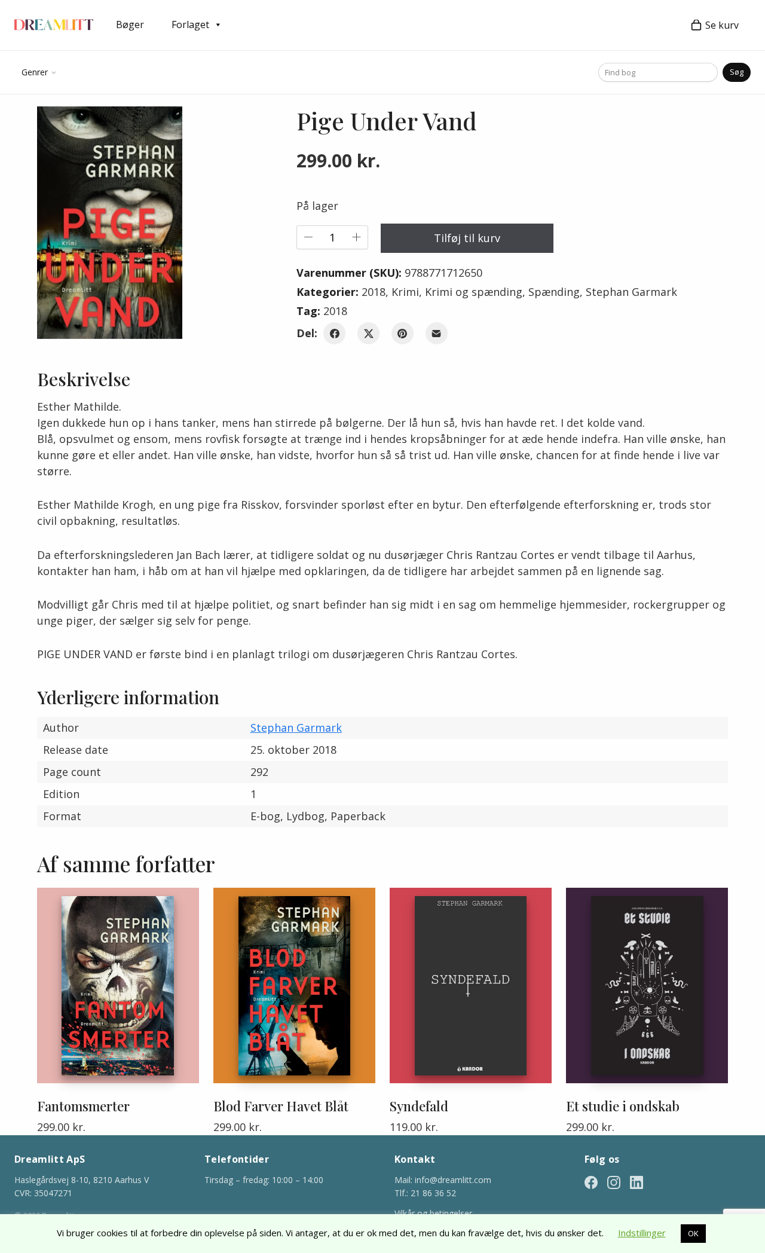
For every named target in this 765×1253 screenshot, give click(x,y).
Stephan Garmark (631, 292)
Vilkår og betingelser (433, 1213)
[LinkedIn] (636, 1181)
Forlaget (190, 24)
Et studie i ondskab (623, 1106)
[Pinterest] (402, 333)
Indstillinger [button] (642, 1233)
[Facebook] (334, 333)
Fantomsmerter (83, 1106)
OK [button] (693, 1233)
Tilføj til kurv (467, 238)
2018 (373, 292)
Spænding (554, 292)
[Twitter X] (368, 333)
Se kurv (722, 25)
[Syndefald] (471, 985)
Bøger (130, 24)
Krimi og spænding (473, 292)
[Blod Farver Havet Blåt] (294, 985)
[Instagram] (613, 1181)
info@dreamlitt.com (453, 1179)
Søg (736, 71)
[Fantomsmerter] (118, 985)
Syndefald (419, 1106)
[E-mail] (437, 333)
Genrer (35, 72)
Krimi (405, 292)
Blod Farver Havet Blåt (280, 1106)
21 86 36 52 (433, 1193)
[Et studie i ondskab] (647, 985)
